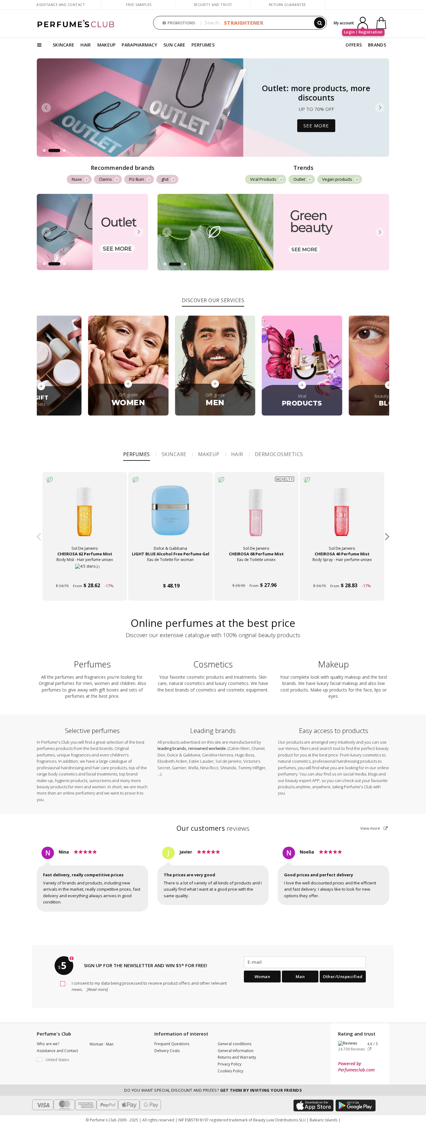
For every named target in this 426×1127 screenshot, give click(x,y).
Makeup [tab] (209, 454)
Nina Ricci (209, 767)
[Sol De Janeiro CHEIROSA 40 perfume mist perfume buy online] (342, 574)
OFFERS (354, 45)
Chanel (257, 748)
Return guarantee (287, 4)
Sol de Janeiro (228, 761)
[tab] (213, 300)
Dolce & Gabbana (183, 755)
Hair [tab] (237, 454)
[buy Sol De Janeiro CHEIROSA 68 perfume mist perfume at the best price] (256, 516)
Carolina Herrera (217, 755)
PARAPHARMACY (139, 45)
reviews (213, 828)
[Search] (319, 22)
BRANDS (377, 45)
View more (370, 828)
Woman (262, 976)
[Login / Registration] (362, 22)
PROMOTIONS (181, 23)
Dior (161, 755)
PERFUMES (202, 45)
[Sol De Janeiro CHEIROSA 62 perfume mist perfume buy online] (84, 574)
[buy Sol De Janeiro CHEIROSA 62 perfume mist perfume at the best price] (84, 516)
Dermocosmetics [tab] (279, 454)
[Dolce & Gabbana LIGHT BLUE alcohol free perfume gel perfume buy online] (170, 574)
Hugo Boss (244, 755)
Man (300, 976)
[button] (44, 150)
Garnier (179, 767)
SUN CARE (174, 45)
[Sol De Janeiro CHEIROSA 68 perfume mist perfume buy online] (256, 574)
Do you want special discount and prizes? (213, 1090)
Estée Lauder (201, 761)
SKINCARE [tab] (174, 454)
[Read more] (97, 989)
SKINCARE (63, 45)
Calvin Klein (239, 748)
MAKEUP (106, 45)
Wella (193, 767)
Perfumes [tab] (136, 454)
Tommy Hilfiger (251, 767)
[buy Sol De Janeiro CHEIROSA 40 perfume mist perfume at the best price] (342, 516)
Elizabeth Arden (172, 761)
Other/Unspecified (343, 976)
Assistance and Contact (60, 4)
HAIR (85, 45)
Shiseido (228, 767)
